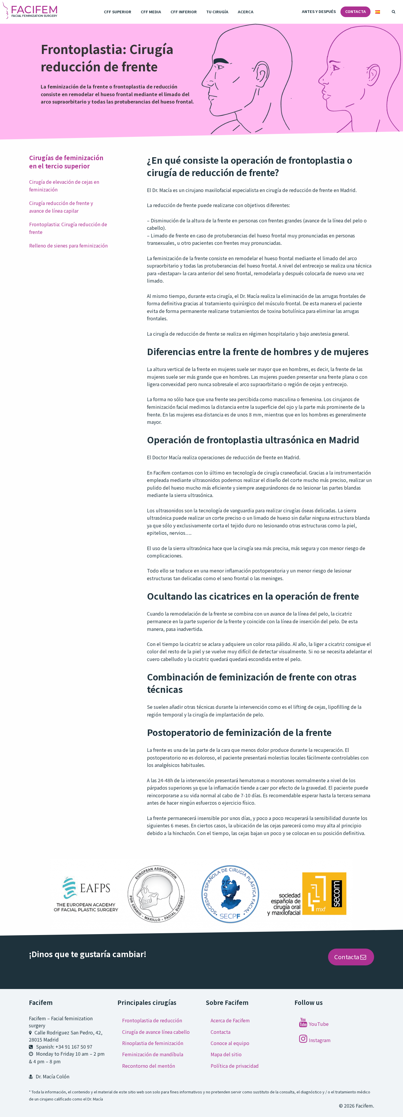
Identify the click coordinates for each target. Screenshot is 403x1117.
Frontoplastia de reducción (152, 1020)
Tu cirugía (217, 11)
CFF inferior (184, 11)
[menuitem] (117, 12)
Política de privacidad (235, 1065)
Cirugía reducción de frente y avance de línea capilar (61, 206)
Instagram (320, 1040)
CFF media (151, 11)
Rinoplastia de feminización (152, 1043)
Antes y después (319, 11)
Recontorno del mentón (148, 1065)
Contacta (355, 11)
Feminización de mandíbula (152, 1054)
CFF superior (117, 11)
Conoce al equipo (230, 1043)
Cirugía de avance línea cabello (156, 1031)
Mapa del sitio (226, 1054)
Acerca (245, 11)
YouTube (319, 1023)
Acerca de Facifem (230, 1020)
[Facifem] (30, 12)
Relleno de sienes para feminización (68, 245)
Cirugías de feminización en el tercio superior (66, 161)
